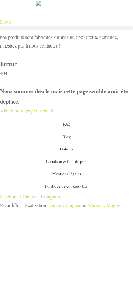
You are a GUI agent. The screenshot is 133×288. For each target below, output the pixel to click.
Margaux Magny (104, 205)
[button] (66, 28)
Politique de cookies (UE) (66, 186)
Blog (66, 136)
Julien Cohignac (65, 205)
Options (66, 149)
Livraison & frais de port (66, 161)
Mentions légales (66, 173)
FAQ (66, 124)
